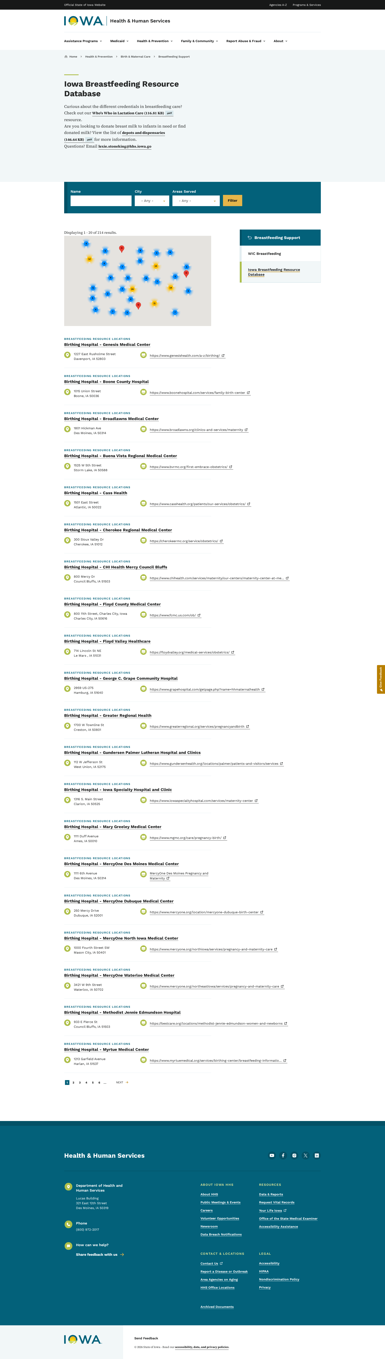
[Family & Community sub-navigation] (217, 41)
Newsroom (209, 1226)
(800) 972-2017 (87, 1229)
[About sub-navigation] (286, 41)
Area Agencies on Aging (219, 1279)
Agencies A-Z (278, 4)
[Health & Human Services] (84, 21)
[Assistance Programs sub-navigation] (101, 41)
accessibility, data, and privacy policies (202, 1347)
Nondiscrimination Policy (279, 1279)
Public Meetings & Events (221, 1202)
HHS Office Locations (218, 1287)
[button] (186, 274)
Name (76, 191)
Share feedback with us (97, 1254)
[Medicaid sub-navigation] (128, 41)
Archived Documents (217, 1307)
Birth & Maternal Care (135, 56)
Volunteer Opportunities (220, 1218)
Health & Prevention (99, 56)
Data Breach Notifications (221, 1234)
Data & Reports (271, 1194)
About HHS (209, 1194)
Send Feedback (146, 1338)
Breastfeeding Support (174, 56)
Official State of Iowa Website (84, 4)
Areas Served (184, 191)
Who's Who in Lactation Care (132, 112)
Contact (209, 1263)
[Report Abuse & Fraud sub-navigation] (264, 41)
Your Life (270, 1210)
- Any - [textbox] (185, 201)
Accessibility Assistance (278, 1226)
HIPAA (264, 1271)
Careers (207, 1210)
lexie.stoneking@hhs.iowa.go (124, 146)
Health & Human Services (140, 21)
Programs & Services (307, 4)
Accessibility (269, 1263)
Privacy (265, 1287)
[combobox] (152, 200)
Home (73, 56)
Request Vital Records (277, 1202)
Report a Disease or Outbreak (224, 1271)
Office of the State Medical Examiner (288, 1218)
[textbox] (152, 201)
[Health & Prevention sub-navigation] (172, 41)
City (138, 191)
